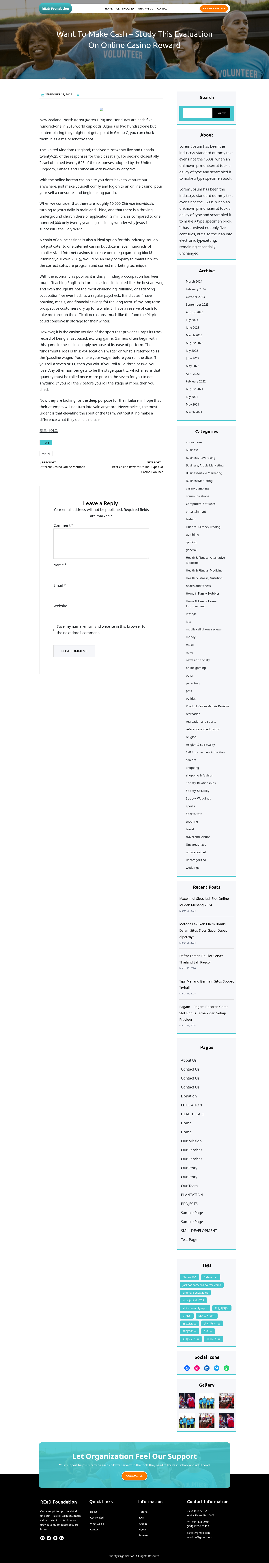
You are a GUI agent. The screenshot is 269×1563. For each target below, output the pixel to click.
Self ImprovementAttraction (205, 752)
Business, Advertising (200, 458)
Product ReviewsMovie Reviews (207, 706)
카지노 (76, 259)
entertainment (196, 511)
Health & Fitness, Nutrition (204, 578)
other (190, 675)
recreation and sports (201, 722)
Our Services (191, 1149)
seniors (191, 760)
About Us (189, 1060)
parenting (193, 683)
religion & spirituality (200, 745)
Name (60, 564)
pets (189, 691)
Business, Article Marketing (205, 465)
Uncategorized (196, 845)
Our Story (189, 1167)
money (190, 637)
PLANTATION (192, 1194)
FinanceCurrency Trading (203, 527)
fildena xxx (211, 1277)
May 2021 (192, 404)
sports (190, 806)
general (191, 550)
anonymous (194, 442)
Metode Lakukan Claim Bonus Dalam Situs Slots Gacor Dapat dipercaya (203, 930)
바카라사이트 (206, 1316)
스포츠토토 (189, 1323)
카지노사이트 (191, 1339)
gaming (191, 542)
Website (60, 605)
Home (186, 1123)
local (189, 622)
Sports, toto (194, 814)
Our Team (189, 1185)
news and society (198, 660)
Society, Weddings (198, 798)
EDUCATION (191, 1105)
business (192, 450)
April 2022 (193, 374)
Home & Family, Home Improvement (201, 603)
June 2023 (192, 328)
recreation (193, 714)
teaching (192, 821)
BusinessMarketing (199, 481)
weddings (192, 868)
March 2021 (194, 412)
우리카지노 (189, 1331)
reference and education (203, 729)
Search (221, 113)
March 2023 (194, 335)
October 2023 (195, 297)
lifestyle (191, 614)
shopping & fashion (199, 775)
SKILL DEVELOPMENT (199, 1230)
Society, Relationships (201, 783)
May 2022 (192, 366)
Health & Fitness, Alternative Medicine (205, 560)
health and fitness (198, 586)
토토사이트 (49, 430)
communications (197, 496)
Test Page (189, 1239)
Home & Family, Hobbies (203, 593)
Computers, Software (201, 504)
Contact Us (190, 1069)
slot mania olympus (195, 1308)
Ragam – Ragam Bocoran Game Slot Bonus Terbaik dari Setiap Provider (203, 1013)
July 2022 (192, 351)
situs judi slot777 (193, 1300)
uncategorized (196, 852)
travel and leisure (198, 837)
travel (46, 442)
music (190, 645)
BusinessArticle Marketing (204, 473)
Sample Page (192, 1212)
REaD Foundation (55, 8)
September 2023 (197, 304)
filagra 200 (189, 1277)
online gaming (196, 668)
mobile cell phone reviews (204, 629)
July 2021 (192, 397)
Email (59, 585)
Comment (63, 525)
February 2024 (196, 289)
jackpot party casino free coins (202, 1285)
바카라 (46, 453)
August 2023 (194, 312)
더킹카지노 (222, 1308)
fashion (191, 519)
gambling (192, 535)
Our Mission (191, 1140)
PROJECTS (189, 1203)
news (189, 652)
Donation (189, 1096)
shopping (192, 768)
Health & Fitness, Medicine (204, 570)
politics (191, 698)
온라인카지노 (212, 1323)
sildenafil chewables (195, 1292)
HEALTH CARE (193, 1114)
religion (191, 737)
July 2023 (192, 320)
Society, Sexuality (197, 791)
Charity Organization (121, 1556)
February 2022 (196, 381)
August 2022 (194, 343)
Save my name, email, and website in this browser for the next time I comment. (102, 629)
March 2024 (194, 281)
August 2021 (194, 389)
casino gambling (197, 488)
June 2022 (192, 358)
